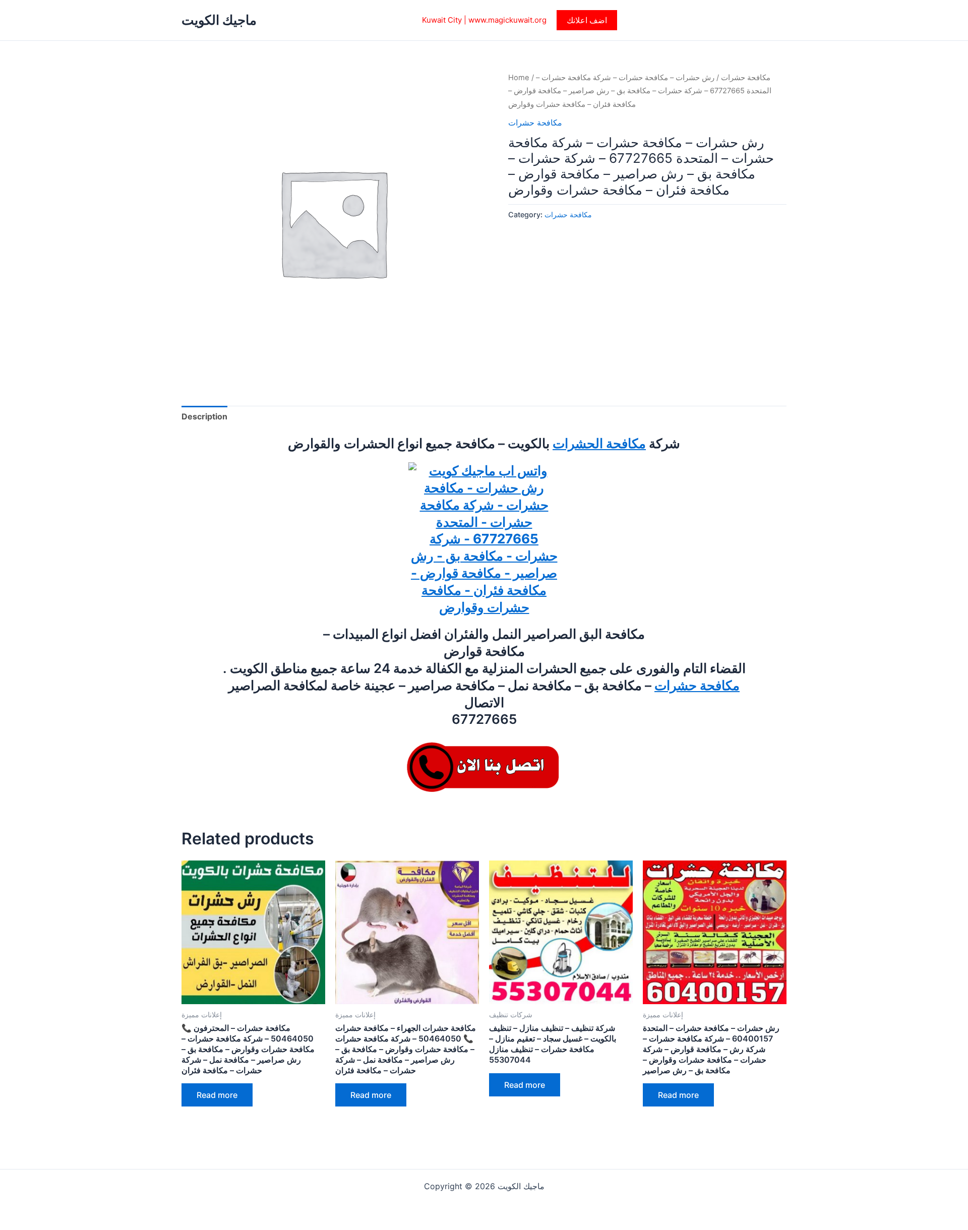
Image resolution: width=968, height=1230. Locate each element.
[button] (587, 20)
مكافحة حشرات (745, 77)
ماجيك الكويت (219, 20)
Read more (217, 1095)
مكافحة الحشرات (599, 443)
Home (518, 77)
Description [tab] (204, 416)
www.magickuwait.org (507, 20)
